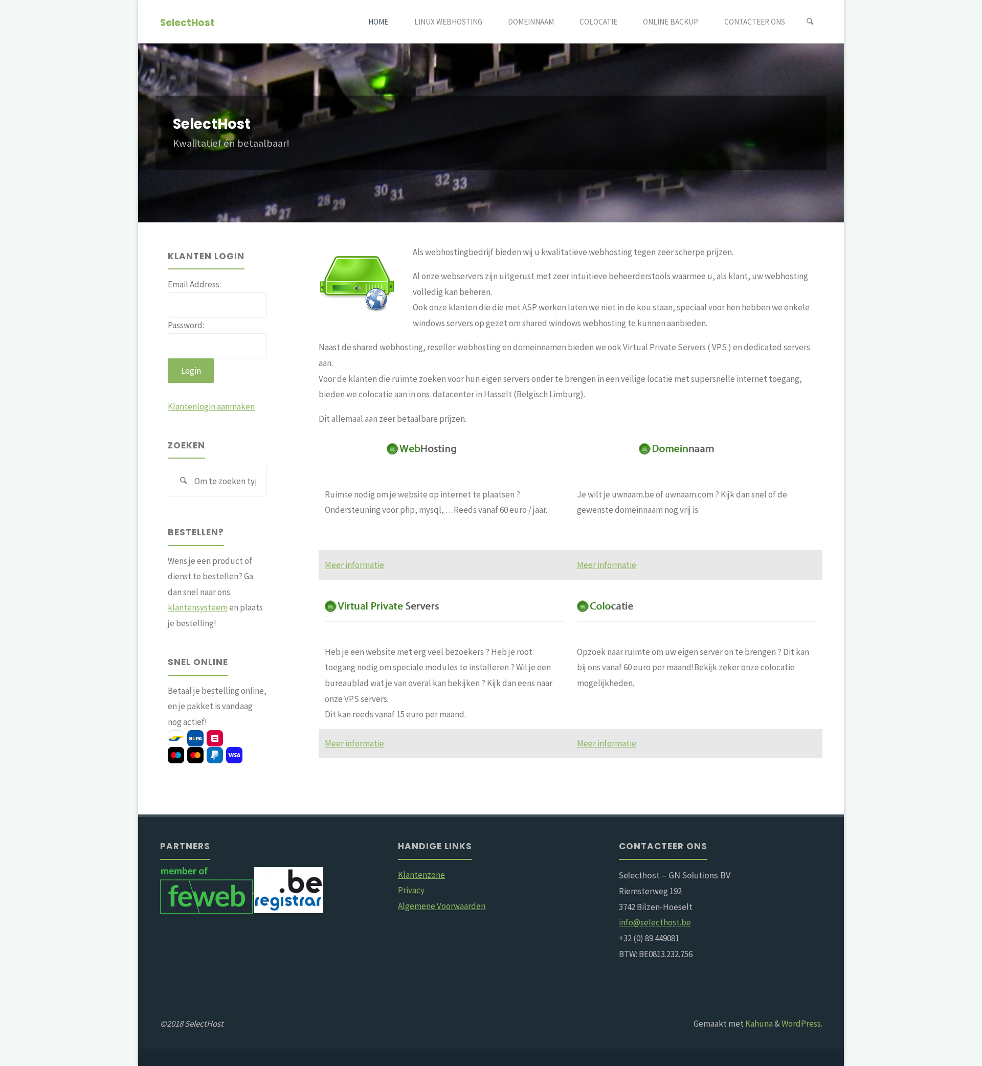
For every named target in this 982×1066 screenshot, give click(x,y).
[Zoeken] (810, 21)
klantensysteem (198, 607)
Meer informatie (354, 565)
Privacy (411, 890)
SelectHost (187, 22)
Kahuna (758, 1023)
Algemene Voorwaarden (441, 906)
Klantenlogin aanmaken (211, 406)
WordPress (801, 1023)
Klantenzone (421, 874)
